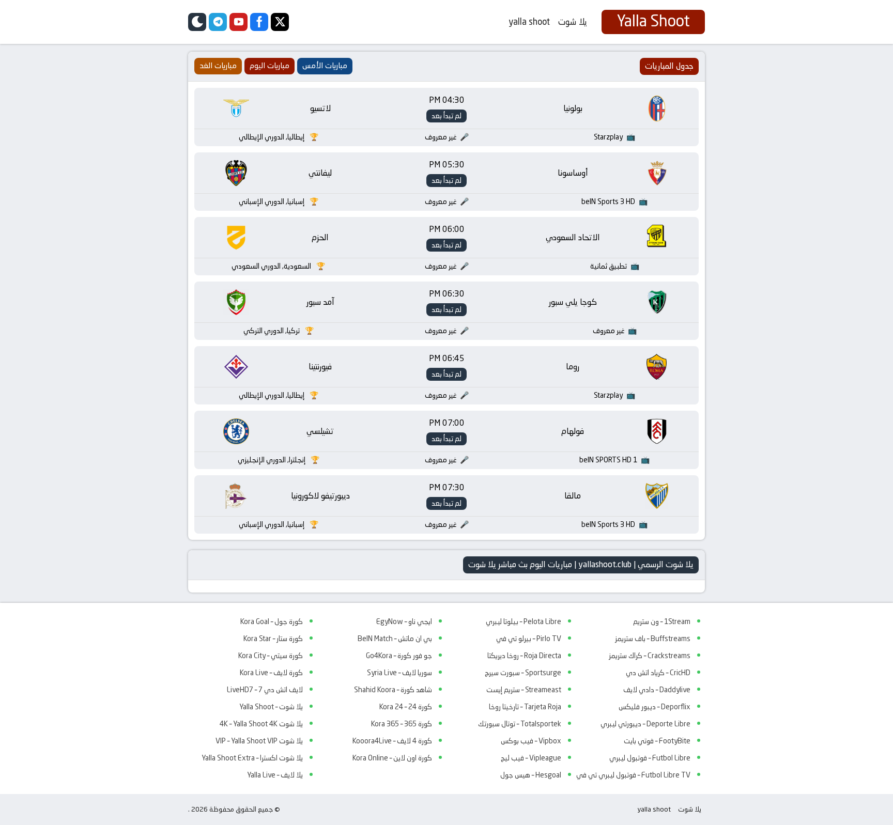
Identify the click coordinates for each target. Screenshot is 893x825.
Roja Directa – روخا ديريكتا (524, 655)
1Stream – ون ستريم (661, 621)
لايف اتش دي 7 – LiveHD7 (265, 689)
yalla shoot (529, 21)
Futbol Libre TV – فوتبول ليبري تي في (633, 775)
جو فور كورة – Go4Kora (399, 655)
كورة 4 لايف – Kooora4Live (392, 740)
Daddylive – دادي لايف (656, 689)
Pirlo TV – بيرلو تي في (528, 638)
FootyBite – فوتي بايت (657, 740)
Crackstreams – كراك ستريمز (649, 655)
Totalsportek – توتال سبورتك (519, 723)
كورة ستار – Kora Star (273, 638)
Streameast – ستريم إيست (523, 689)
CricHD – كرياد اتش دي (658, 672)
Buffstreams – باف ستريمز (652, 638)
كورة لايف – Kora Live (271, 672)
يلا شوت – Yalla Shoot (271, 706)
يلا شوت (572, 21)
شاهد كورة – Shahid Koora (393, 689)
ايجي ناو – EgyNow (404, 621)
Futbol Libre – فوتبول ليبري (649, 758)
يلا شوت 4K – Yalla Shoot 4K (261, 723)
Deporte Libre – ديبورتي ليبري (645, 723)
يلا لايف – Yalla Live (275, 775)
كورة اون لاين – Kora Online (392, 758)
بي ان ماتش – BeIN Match (395, 638)
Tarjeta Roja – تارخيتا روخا (525, 706)
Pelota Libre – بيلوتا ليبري (523, 621)
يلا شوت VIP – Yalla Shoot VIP (259, 740)
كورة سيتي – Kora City (270, 655)
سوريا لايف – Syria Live (399, 672)
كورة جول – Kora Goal (271, 621)
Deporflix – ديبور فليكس (654, 706)
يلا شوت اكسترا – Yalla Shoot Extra (252, 758)
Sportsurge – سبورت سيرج (523, 672)
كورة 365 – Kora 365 (401, 723)
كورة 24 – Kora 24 (405, 706)
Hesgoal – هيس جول (530, 775)
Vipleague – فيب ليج (531, 758)
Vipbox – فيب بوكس (531, 740)
